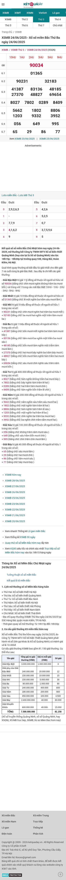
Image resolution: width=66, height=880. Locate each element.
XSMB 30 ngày (27, 537)
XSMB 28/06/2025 (15, 480)
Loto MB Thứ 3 (26, 195)
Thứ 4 (58, 19)
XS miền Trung (41, 815)
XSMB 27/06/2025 (15, 486)
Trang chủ (7, 32)
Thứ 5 (8, 25)
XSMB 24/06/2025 (37, 49)
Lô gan (56, 12)
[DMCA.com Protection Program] (12, 876)
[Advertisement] (33, 168)
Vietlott (43, 12)
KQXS (13, 548)
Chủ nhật (57, 25)
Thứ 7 (41, 25)
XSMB (6, 12)
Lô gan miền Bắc (36, 531)
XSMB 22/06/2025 (15, 509)
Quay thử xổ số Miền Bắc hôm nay (23, 543)
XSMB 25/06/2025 (49, 138)
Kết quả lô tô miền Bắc (18, 580)
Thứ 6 (25, 25)
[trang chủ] (33, 7)
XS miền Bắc (8, 815)
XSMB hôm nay (13, 474)
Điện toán (7, 833)
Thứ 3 (41, 19)
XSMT (18, 12)
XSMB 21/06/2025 (15, 515)
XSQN (51, 49)
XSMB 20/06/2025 (15, 521)
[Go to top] (61, 875)
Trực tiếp (38, 821)
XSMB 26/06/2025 (15, 492)
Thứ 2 (25, 19)
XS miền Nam (9, 821)
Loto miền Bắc (9, 195)
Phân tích (38, 833)
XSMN (30, 12)
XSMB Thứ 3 (17, 49)
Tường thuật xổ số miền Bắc (21, 574)
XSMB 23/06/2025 (25, 138)
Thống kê (38, 827)
